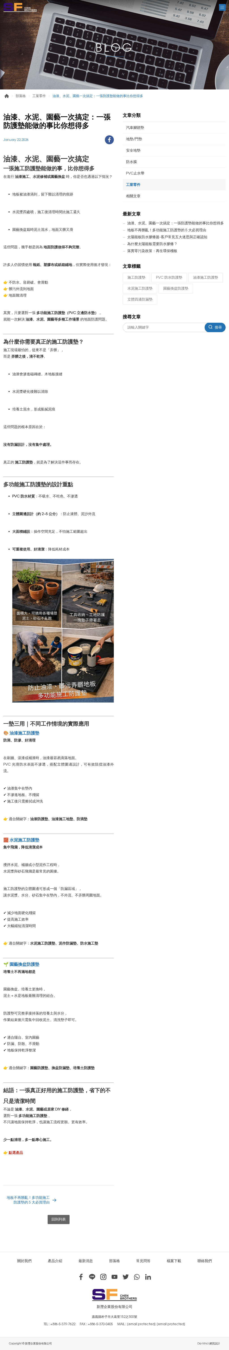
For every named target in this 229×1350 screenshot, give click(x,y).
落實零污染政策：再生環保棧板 (152, 251)
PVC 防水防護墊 (169, 277)
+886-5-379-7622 (62, 1324)
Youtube (114, 1277)
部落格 (21, 96)
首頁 (6, 96)
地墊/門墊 (134, 139)
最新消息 (85, 1261)
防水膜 (131, 162)
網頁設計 (214, 1343)
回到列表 (58, 1219)
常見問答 (143, 1261)
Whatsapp (137, 1277)
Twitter (125, 1277)
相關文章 (133, 196)
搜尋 (218, 327)
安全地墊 (133, 150)
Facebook (81, 1277)
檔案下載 (174, 1261)
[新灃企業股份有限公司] (20, 7)
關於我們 (24, 1261)
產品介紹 (55, 1261)
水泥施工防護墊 (140, 288)
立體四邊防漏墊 (140, 299)
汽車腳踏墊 (135, 127)
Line (92, 1277)
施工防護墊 (136, 277)
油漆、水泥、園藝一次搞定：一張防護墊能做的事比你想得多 (175, 223)
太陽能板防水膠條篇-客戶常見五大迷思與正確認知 (167, 237)
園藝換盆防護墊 (175, 288)
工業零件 (39, 96)
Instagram (103, 1277)
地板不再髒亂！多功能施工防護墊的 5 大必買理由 (28, 1199)
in (148, 1277)
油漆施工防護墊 (205, 277)
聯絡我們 (204, 1261)
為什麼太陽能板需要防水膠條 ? (152, 244)
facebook (109, 139)
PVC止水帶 (135, 173)
